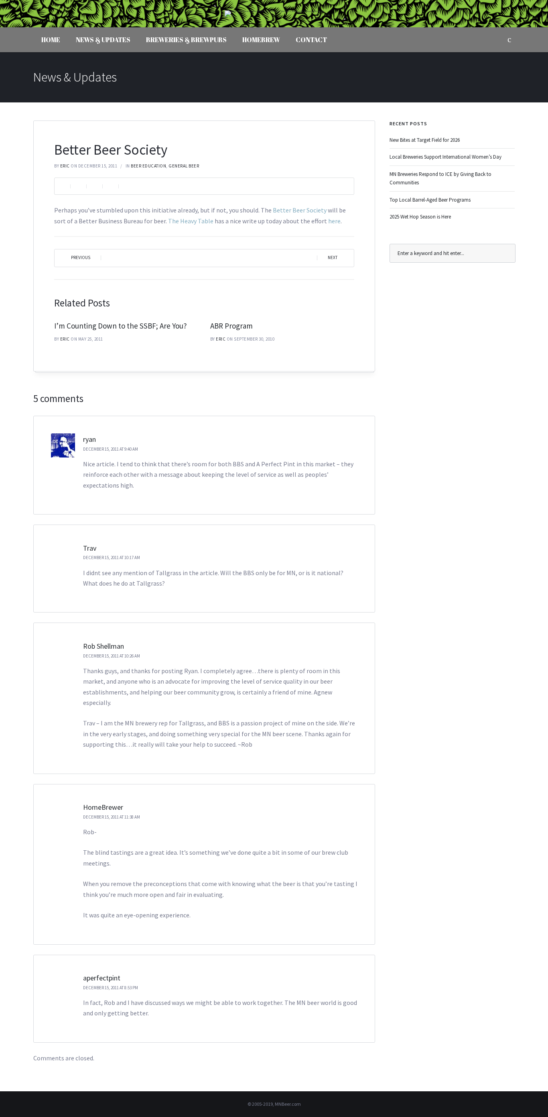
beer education (148, 166)
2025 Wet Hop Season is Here (420, 216)
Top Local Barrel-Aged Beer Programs (430, 199)
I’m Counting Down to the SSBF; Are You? (120, 326)
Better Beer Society (300, 210)
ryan (89, 439)
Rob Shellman (103, 646)
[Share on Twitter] (94, 186)
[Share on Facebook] (78, 186)
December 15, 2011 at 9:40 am (110, 449)
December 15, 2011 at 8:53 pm (110, 987)
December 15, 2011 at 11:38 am (111, 817)
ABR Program (231, 326)
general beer (183, 166)
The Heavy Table (190, 221)
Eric (65, 166)
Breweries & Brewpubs (186, 39)
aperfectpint (101, 977)
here (334, 221)
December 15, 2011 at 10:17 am (111, 557)
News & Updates (103, 39)
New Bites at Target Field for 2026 (425, 140)
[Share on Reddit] (110, 186)
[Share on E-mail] (126, 186)
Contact (311, 39)
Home (50, 39)
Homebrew (261, 39)
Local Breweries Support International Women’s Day (445, 156)
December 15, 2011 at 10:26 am (111, 656)
